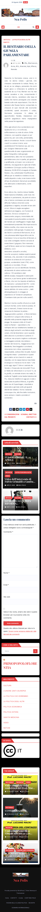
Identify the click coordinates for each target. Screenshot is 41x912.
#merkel (23, 66)
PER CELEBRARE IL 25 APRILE (18, 458)
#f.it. (17, 66)
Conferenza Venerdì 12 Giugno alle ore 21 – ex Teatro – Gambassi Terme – (20, 833)
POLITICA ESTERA (10, 712)
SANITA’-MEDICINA (11, 717)
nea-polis (22, 463)
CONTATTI (13, 898)
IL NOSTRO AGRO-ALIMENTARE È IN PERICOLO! (16, 856)
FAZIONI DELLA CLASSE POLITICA (16, 903)
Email (6, 585)
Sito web (6, 597)
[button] (33, 27)
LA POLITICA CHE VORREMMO (15, 696)
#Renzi (33, 66)
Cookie (21, 898)
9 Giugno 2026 (12, 837)
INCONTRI (9, 472)
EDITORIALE (28, 498)
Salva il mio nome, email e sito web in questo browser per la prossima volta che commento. (20, 615)
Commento (8, 532)
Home (7, 898)
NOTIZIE (6, 728)
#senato (14, 69)
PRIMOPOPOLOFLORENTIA (20, 665)
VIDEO (8, 476)
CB (14, 60)
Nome (6, 573)
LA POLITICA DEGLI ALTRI (21, 39)
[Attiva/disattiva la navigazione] (18, 27)
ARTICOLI (6, 39)
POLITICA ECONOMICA (12, 707)
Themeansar (20, 893)
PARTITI (6, 42)
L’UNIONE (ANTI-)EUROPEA (14, 691)
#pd (28, 66)
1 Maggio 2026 (12, 859)
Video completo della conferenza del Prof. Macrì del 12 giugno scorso (20, 788)
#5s (25, 63)
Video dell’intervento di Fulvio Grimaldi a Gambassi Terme (20, 481)
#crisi (13, 66)
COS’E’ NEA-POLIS (30, 898)
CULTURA (18, 454)
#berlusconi (32, 63)
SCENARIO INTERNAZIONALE (20, 907)
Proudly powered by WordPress (15, 890)
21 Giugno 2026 (13, 791)
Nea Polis (20, 19)
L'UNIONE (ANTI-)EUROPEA (25, 850)
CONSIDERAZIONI (15, 810)
